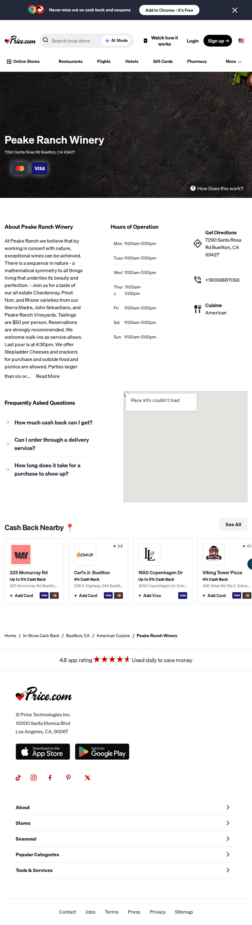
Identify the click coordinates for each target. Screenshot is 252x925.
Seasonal (26, 839)
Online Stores (26, 61)
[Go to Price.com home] (20, 41)
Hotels (131, 61)
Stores (23, 823)
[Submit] (45, 41)
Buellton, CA (78, 635)
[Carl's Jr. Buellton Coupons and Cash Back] (98, 571)
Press (134, 911)
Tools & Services (34, 870)
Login (193, 40)
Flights (104, 61)
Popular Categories (37, 854)
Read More (48, 376)
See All (233, 524)
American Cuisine (113, 635)
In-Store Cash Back (41, 635)
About (23, 807)
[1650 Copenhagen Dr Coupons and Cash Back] (162, 571)
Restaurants (71, 61)
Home (10, 635)
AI (119, 40)
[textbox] (241, 40)
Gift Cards (163, 61)
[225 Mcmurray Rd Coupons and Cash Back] (34, 571)
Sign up (216, 40)
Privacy (158, 911)
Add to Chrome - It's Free (169, 10)
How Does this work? (220, 188)
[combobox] (87, 40)
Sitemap (184, 911)
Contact (67, 911)
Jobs (90, 911)
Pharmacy (197, 61)
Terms (112, 911)
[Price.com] (44, 707)
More (231, 61)
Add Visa (152, 595)
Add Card (24, 595)
